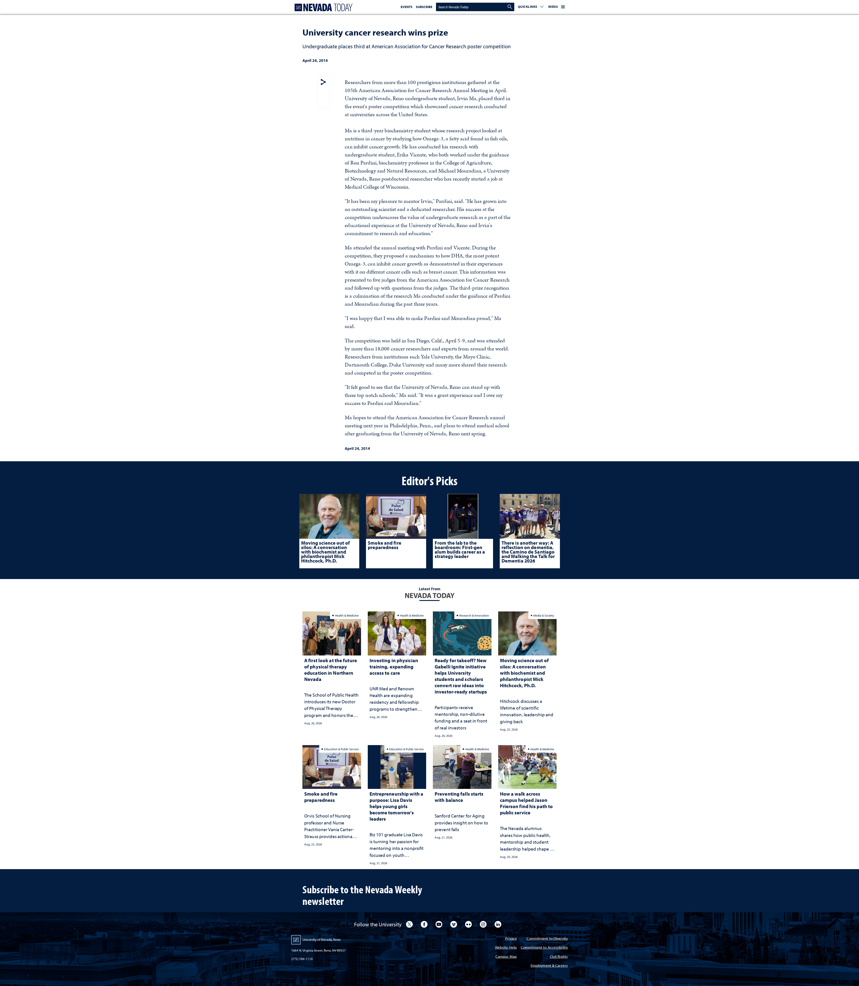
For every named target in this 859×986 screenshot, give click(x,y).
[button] (531, 7)
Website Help (506, 948)
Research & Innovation (474, 615)
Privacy (511, 939)
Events (406, 7)
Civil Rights (559, 957)
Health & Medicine (347, 615)
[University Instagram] (483, 924)
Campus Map (506, 957)
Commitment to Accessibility (544, 948)
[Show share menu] (323, 82)
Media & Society (543, 615)
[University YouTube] (439, 924)
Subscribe (424, 7)
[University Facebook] (424, 924)
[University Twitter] (409, 924)
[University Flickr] (468, 924)
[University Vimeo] (453, 924)
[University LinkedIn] (498, 924)
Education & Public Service (341, 749)
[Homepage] (322, 7)
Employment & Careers (549, 966)
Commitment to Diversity (547, 939)
